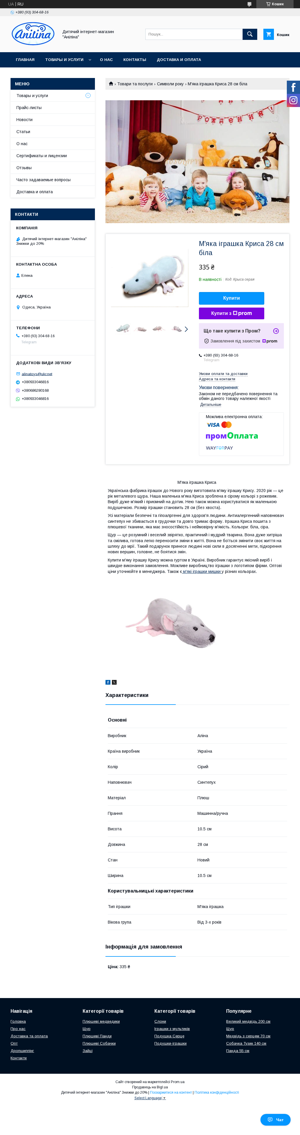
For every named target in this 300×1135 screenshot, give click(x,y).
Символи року (170, 84)
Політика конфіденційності (217, 1092)
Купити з (221, 313)
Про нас (18, 1029)
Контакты (134, 59)
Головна (18, 1021)
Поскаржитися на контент (171, 1092)
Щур (87, 1029)
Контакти (19, 1058)
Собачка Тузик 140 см (246, 1043)
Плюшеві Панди (97, 1036)
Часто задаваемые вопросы (43, 179)
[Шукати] (250, 34)
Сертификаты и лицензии (41, 155)
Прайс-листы (29, 107)
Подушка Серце (169, 1036)
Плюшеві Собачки (99, 1043)
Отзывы (24, 167)
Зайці (88, 1051)
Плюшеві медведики (101, 1021)
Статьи (23, 131)
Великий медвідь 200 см (248, 1021)
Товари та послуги (135, 84)
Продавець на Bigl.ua (150, 1087)
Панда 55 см (237, 1051)
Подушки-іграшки (170, 1043)
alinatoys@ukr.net (37, 373)
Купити (231, 298)
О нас (106, 59)
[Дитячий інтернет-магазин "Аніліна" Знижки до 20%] (33, 44)
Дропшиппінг (22, 1051)
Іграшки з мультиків (172, 1029)
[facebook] (107, 683)
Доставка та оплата (29, 1036)
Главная (25, 59)
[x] (114, 683)
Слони (160, 1021)
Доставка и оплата (179, 59)
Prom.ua (178, 1082)
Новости (24, 119)
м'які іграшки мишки (202, 571)
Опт (14, 1043)
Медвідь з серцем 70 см (248, 1036)
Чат (280, 1119)
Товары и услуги (64, 59)
